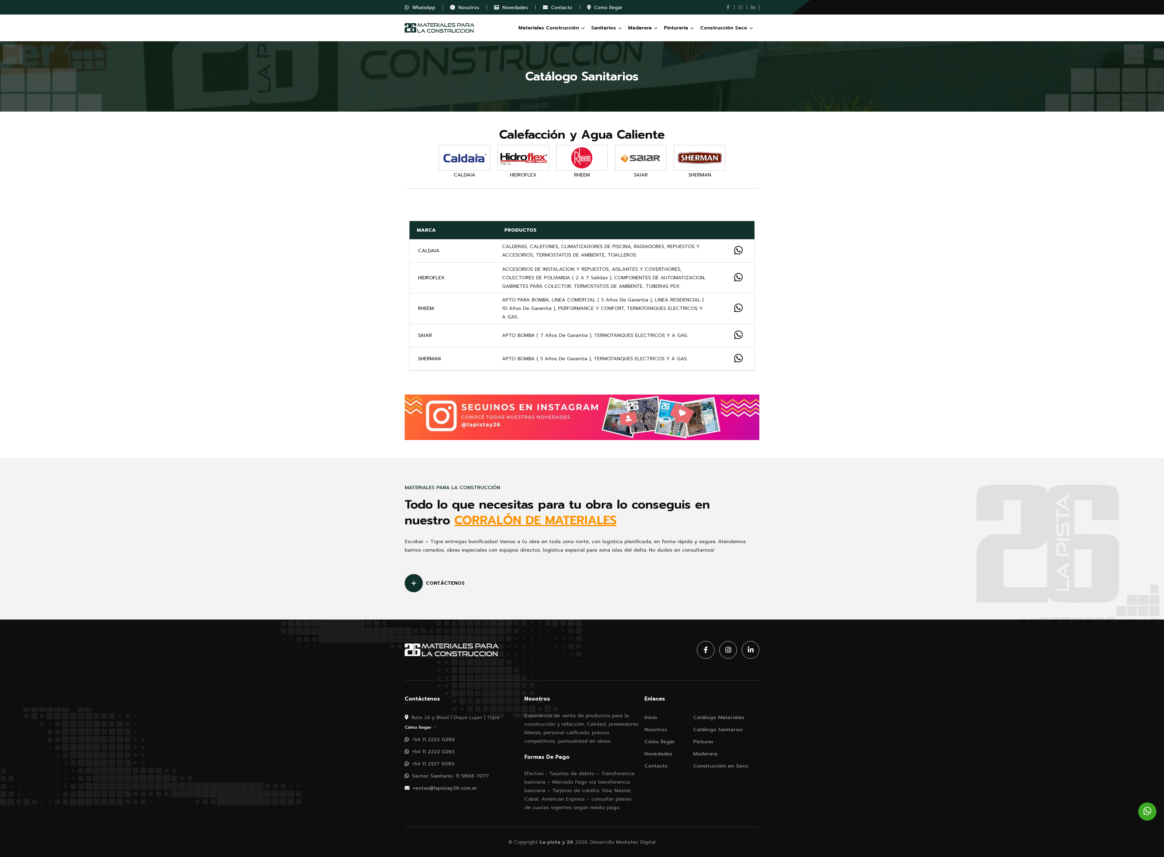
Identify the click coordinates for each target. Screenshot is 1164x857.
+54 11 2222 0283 (432, 751)
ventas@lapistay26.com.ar (444, 788)
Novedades (658, 754)
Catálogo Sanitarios (718, 729)
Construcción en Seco (720, 766)
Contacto (656, 766)
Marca (426, 230)
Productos (520, 230)
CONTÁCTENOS (445, 583)
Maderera (641, 28)
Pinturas (703, 741)
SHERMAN (699, 175)
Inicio (650, 717)
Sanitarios (604, 28)
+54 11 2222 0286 (432, 739)
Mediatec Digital (636, 842)
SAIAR (641, 175)
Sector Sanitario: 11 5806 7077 (449, 776)
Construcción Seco (724, 28)
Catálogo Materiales (718, 717)
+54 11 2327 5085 (432, 764)
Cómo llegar (419, 727)
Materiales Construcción (549, 28)
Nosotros (655, 729)
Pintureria (677, 28)
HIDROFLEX (523, 175)
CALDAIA (464, 175)
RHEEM (582, 175)
